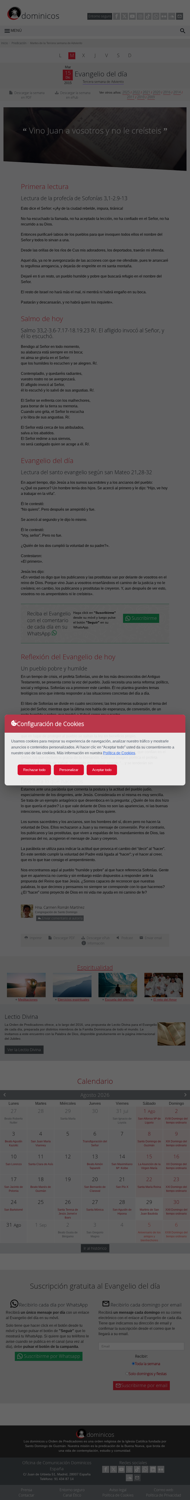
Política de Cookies (119, 753)
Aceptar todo (101, 770)
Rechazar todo (34, 770)
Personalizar (68, 770)
